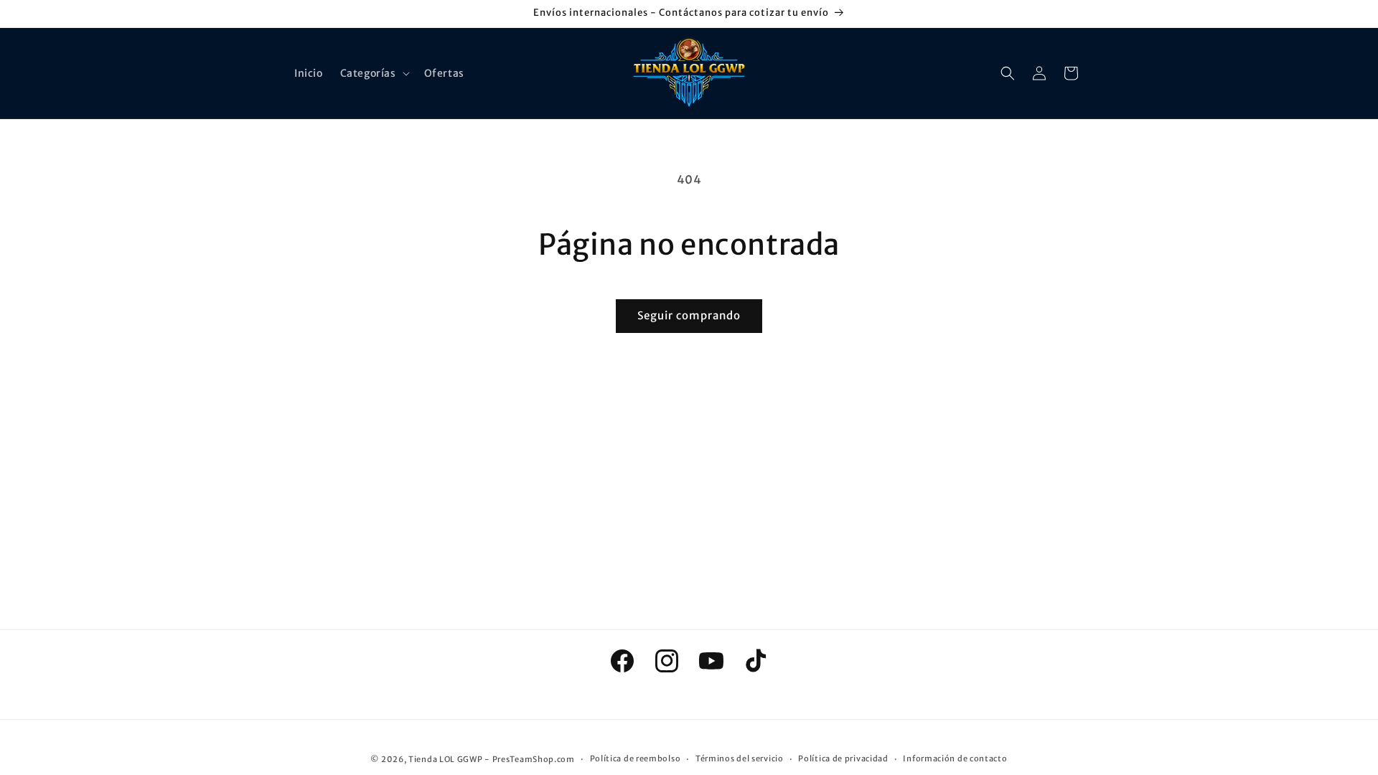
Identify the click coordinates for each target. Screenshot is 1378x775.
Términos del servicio (739, 758)
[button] (374, 73)
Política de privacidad (843, 758)
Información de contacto (955, 758)
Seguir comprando (689, 315)
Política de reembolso (635, 758)
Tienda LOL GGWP (445, 759)
